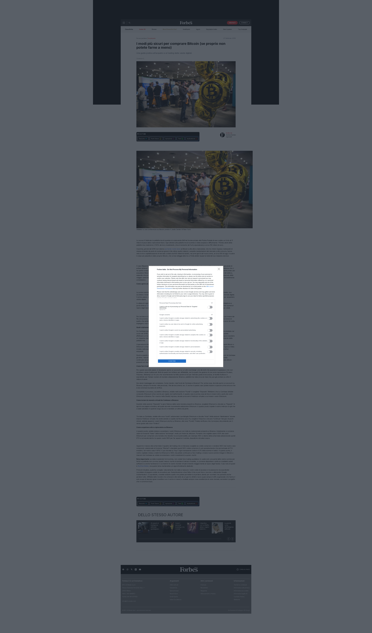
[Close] (219, 269)
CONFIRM (172, 361)
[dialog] (186, 316)
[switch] (210, 307)
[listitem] (186, 303)
